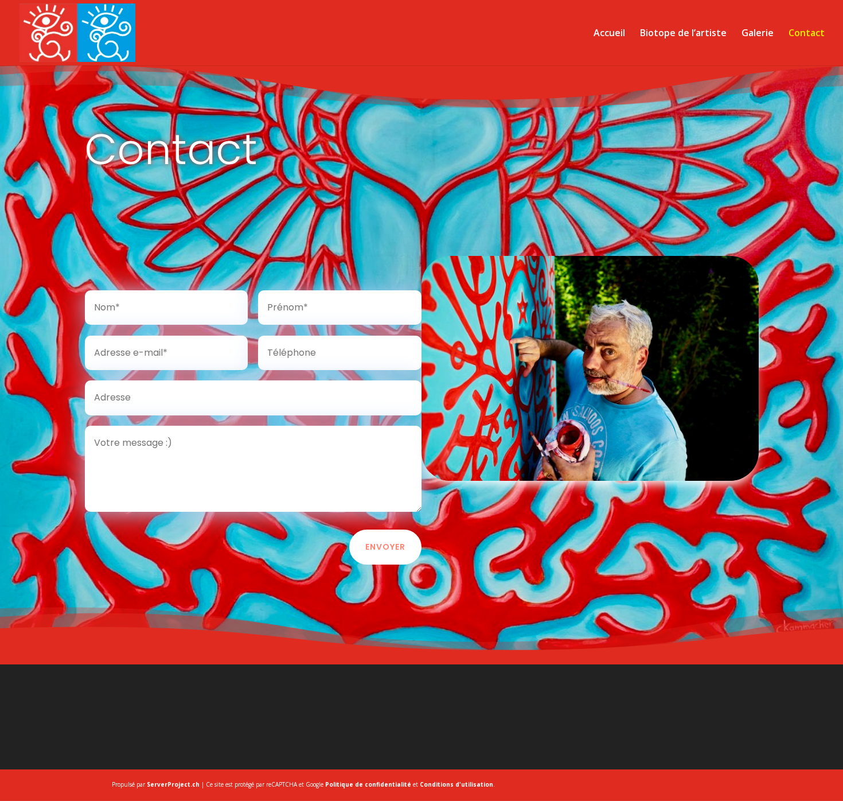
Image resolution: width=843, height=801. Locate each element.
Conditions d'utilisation (456, 784)
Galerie (757, 34)
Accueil (609, 34)
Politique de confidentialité (368, 784)
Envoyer (385, 547)
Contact (807, 34)
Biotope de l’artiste (683, 34)
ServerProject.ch (173, 784)
